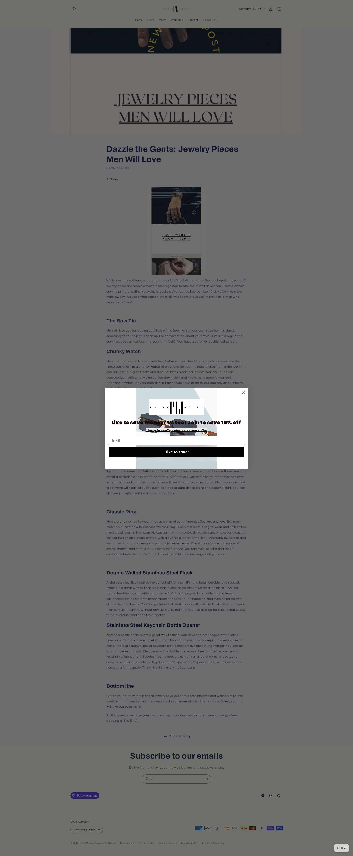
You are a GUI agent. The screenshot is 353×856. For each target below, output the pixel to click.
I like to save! (176, 452)
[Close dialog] (243, 392)
